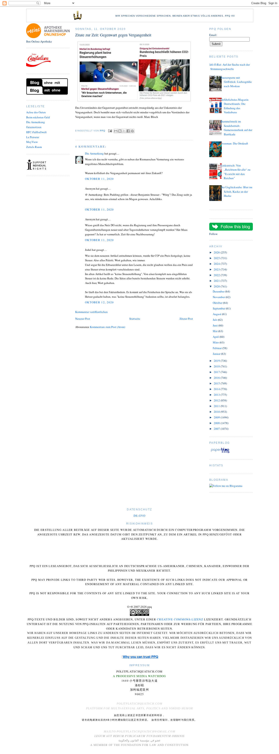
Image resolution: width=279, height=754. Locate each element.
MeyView (32, 142)
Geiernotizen (33, 127)
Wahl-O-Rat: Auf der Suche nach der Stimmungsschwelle (228, 67)
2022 (217, 275)
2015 (217, 383)
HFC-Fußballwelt (36, 132)
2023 (217, 269)
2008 (217, 423)
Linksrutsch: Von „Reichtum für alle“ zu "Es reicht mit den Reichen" (235, 171)
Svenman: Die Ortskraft (234, 143)
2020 (217, 286)
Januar (217, 354)
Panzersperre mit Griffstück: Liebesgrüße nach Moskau (236, 82)
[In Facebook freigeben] (128, 131)
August (217, 314)
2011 (217, 406)
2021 (217, 281)
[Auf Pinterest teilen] (132, 131)
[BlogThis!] (120, 131)
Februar (217, 348)
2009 (217, 417)
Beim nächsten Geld (38, 117)
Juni (215, 325)
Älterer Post (186, 319)
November (219, 297)
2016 (217, 378)
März (216, 342)
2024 (217, 264)
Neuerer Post (82, 319)
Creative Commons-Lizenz (180, 619)
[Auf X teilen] (124, 131)
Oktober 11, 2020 (99, 179)
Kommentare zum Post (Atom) (107, 327)
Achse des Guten (36, 112)
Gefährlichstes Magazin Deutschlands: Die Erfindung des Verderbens (234, 106)
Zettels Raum (34, 147)
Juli (215, 320)
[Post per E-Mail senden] (110, 130)
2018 (217, 366)
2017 (217, 372)
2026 (217, 252)
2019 (217, 361)
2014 (217, 389)
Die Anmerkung (35, 122)
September (219, 308)
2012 (217, 400)
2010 (217, 412)
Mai (215, 331)
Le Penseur (32, 137)
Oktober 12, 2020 (99, 302)
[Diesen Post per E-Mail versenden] (116, 131)
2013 (217, 395)
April (216, 337)
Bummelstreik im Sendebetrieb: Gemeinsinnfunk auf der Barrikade (236, 127)
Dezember (219, 291)
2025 (217, 258)
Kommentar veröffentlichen (91, 312)
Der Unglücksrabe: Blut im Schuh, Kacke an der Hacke (236, 191)
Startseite (134, 319)
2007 (217, 429)
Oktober (218, 303)
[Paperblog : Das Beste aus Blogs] (220, 453)
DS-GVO (139, 516)
